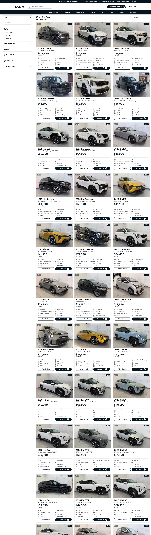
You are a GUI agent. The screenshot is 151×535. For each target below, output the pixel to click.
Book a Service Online (115, 6)
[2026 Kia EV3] (92, 386)
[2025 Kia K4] (131, 135)
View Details (46, 68)
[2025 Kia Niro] (92, 34)
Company (133, 12)
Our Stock (66, 12)
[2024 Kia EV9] (54, 34)
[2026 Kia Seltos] (131, 34)
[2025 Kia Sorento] (92, 84)
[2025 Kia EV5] (131, 335)
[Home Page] (19, 7)
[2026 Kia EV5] (54, 436)
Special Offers (80, 12)
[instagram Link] (135, 2)
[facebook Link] (132, 2)
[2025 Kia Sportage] (92, 185)
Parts (103, 12)
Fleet (112, 12)
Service (93, 12)
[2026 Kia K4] (131, 386)
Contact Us (62, 68)
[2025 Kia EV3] (54, 135)
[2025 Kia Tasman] (54, 84)
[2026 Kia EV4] (54, 386)
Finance (121, 12)
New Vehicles (53, 12)
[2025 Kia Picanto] (131, 285)
